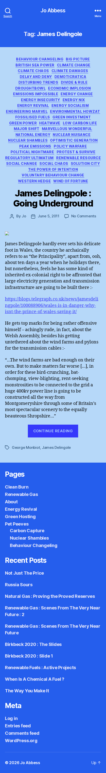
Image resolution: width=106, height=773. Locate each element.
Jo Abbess (52, 10)
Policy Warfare (70, 146)
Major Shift (26, 129)
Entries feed (18, 725)
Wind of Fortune (70, 181)
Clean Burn (16, 487)
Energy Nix (74, 100)
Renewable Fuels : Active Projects (40, 667)
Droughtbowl (30, 88)
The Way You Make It (27, 690)
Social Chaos (53, 163)
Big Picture (78, 59)
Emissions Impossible (35, 94)
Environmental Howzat (75, 111)
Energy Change (77, 94)
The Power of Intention (53, 169)
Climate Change (73, 65)
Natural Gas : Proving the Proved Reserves (50, 596)
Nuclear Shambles (28, 140)
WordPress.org (21, 740)
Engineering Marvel (27, 111)
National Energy (33, 134)
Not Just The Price (24, 573)
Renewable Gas (21, 494)
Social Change (21, 163)
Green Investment (72, 117)
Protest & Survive (76, 152)
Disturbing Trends (38, 82)
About (11, 501)
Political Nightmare (32, 152)
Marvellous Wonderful (67, 129)
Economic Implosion (69, 88)
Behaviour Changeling (39, 59)
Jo (24, 216)
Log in (11, 718)
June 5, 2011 (48, 216)
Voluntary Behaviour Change (53, 175)
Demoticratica (70, 77)
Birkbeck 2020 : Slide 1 (29, 656)
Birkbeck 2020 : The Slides (33, 644)
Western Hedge (34, 181)
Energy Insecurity (40, 100)
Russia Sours (19, 584)
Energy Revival (33, 105)
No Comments (83, 216)
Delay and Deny (36, 77)
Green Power (23, 123)
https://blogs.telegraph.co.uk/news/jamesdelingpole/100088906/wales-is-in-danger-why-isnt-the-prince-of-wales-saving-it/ (51, 305)
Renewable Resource (78, 158)
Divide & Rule (74, 82)
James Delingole (56, 447)
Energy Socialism (70, 105)
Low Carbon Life (80, 123)
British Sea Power (35, 65)
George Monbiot (26, 447)
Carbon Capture (27, 530)
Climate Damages (70, 71)
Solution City (85, 163)
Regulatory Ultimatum (29, 158)
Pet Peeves (16, 524)
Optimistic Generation (74, 140)
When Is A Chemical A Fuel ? (34, 679)
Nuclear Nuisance (71, 134)
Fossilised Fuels (32, 117)
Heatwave (49, 123)
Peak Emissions (35, 146)
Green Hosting (20, 516)
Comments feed (22, 733)
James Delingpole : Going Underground (53, 198)
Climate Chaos (33, 71)
